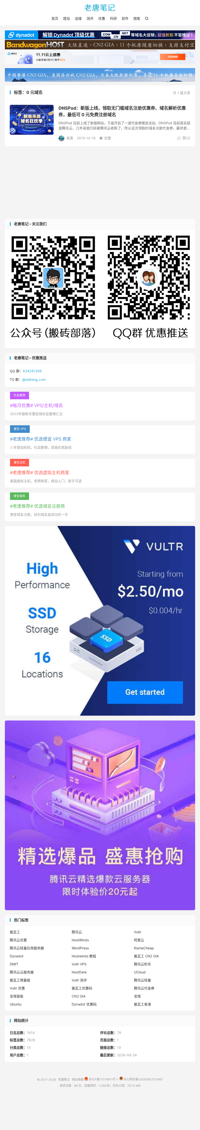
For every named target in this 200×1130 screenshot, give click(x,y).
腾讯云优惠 (18, 940)
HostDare (79, 972)
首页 (54, 18)
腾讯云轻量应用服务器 (27, 948)
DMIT (14, 964)
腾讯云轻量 (142, 980)
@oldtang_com (34, 379)
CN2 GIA (78, 996)
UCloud (140, 972)
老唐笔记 (100, 7)
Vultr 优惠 (17, 988)
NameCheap (144, 948)
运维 (78, 18)
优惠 (101, 18)
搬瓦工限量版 (20, 980)
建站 (66, 18)
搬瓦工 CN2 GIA (146, 956)
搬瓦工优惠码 (82, 988)
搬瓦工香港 (142, 1004)
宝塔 (137, 996)
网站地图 (78, 1079)
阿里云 (139, 940)
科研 (113, 18)
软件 (125, 18)
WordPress (80, 948)
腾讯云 (77, 932)
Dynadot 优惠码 (84, 1004)
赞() (184, 138)
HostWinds (80, 940)
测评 (90, 18)
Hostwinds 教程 (84, 956)
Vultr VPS (79, 964)
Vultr (137, 932)
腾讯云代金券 (144, 988)
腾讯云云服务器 (22, 972)
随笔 (136, 18)
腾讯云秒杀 (142, 964)
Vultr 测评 (79, 980)
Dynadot (16, 956)
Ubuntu (15, 1004)
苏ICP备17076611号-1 (103, 1079)
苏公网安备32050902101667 (143, 1079)
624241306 (32, 371)
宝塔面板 (16, 996)
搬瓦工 (15, 932)
